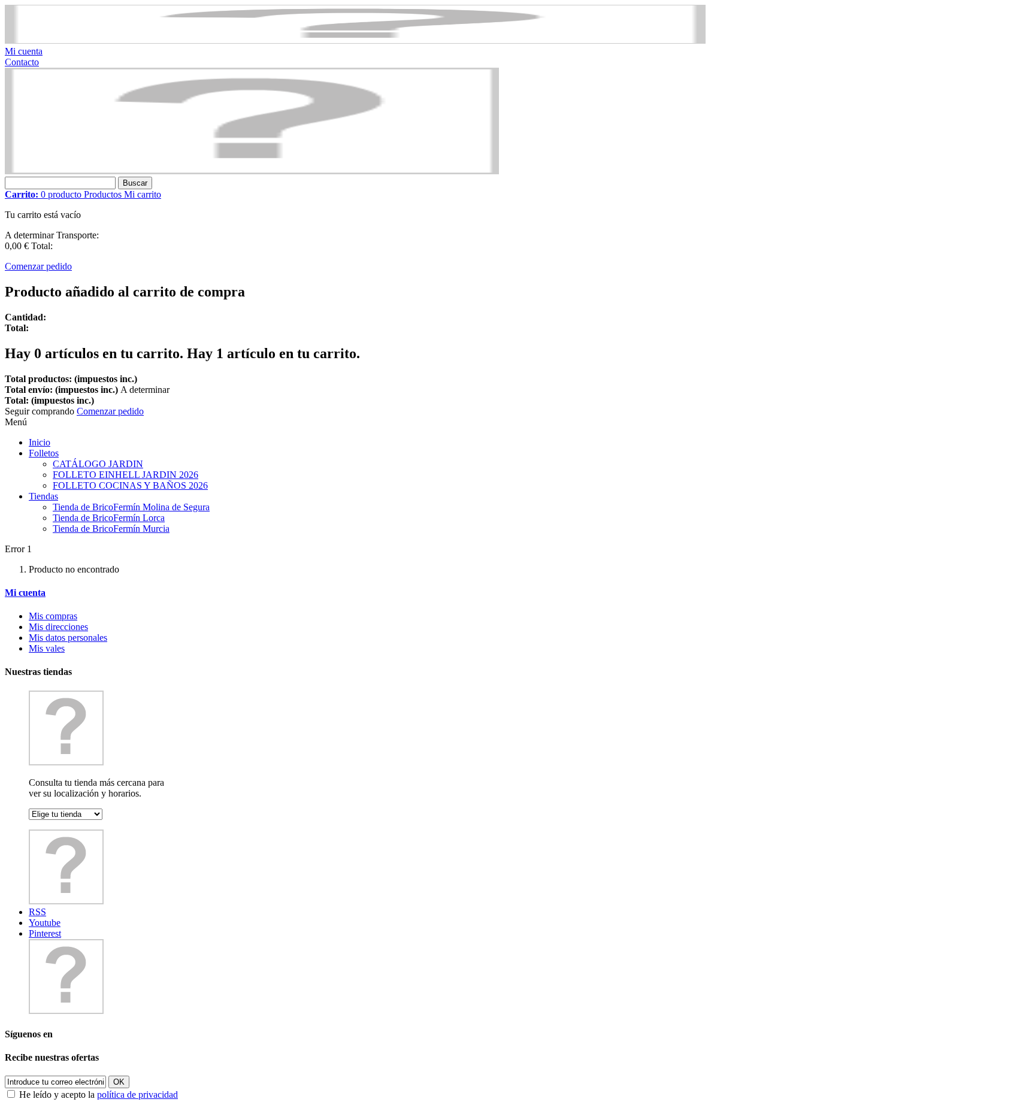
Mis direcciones (58, 627)
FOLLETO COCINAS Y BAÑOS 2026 (130, 485)
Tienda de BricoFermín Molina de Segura (131, 507)
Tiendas (43, 496)
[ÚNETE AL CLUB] (355, 40)
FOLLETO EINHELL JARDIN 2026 (125, 475)
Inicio (39, 442)
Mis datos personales (68, 637)
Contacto (22, 62)
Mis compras (53, 616)
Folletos (44, 453)
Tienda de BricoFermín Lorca (109, 518)
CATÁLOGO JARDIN (98, 464)
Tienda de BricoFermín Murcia (111, 528)
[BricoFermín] (252, 171)
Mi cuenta (24, 51)
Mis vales (47, 648)
